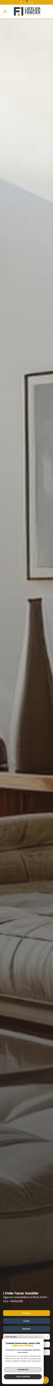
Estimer (27, 1328)
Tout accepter (23, 1376)
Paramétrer (22, 1369)
